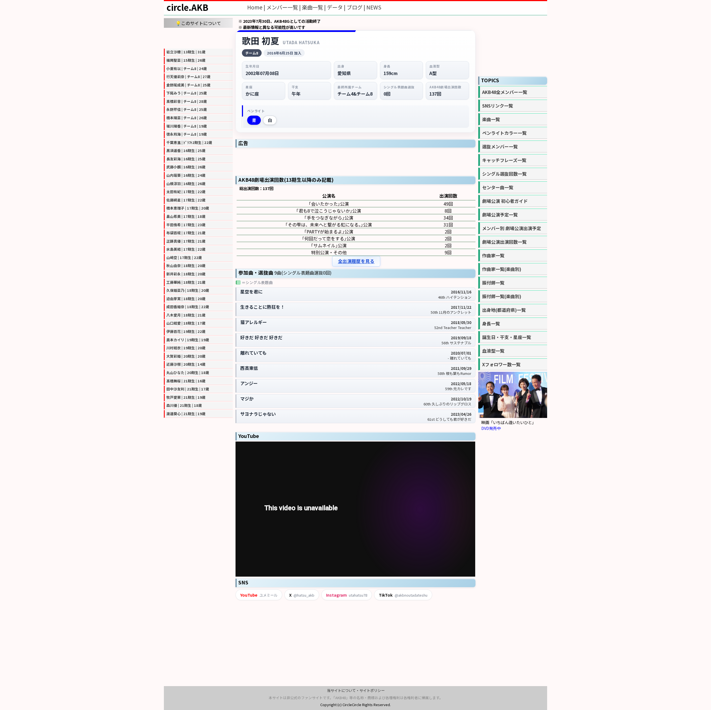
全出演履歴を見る (356, 261)
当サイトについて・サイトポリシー (356, 690)
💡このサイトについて (198, 23)
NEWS (373, 7)
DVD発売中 (491, 428)
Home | (256, 7)
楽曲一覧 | (314, 7)
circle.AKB (187, 7)
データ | (337, 7)
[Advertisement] (198, 37)
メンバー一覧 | (284, 7)
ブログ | (356, 7)
